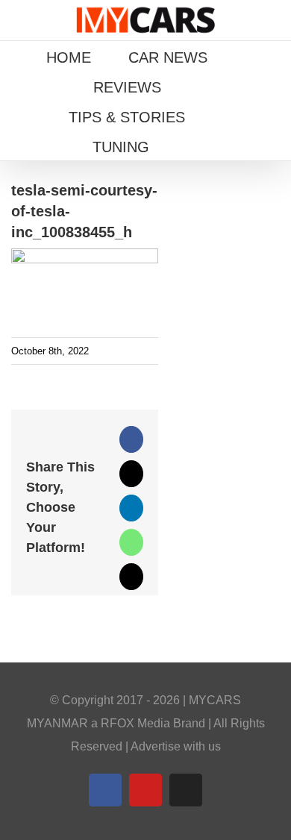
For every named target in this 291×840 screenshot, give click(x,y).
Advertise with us (176, 746)
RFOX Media (135, 723)
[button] (192, 145)
